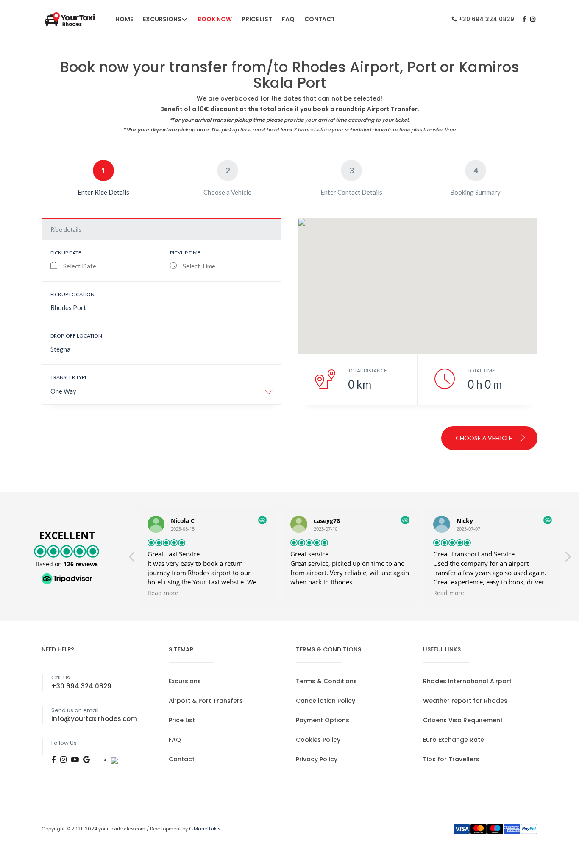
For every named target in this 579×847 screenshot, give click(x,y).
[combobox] (161, 394)
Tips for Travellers (451, 759)
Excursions (162, 19)
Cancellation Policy (325, 700)
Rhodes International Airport (467, 681)
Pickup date (65, 252)
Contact (319, 19)
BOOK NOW (215, 19)
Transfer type (69, 377)
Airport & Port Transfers (206, 700)
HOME (124, 19)
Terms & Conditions (326, 681)
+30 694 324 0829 (486, 19)
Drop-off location (76, 336)
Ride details (65, 229)
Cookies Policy (318, 739)
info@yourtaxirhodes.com (94, 718)
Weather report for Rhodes (465, 700)
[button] (567, 559)
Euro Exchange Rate (453, 739)
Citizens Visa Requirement (463, 720)
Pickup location (72, 294)
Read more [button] (163, 593)
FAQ (288, 19)
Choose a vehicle (485, 438)
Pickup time (185, 252)
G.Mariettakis (205, 828)
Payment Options (322, 720)
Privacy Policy (316, 759)
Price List (257, 19)
